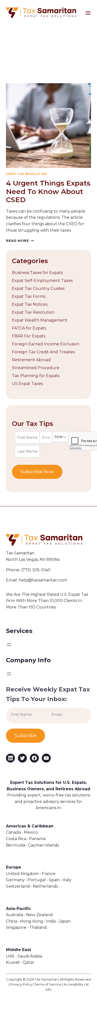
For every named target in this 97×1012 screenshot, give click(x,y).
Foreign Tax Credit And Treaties (43, 352)
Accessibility (73, 984)
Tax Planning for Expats (35, 375)
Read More (20, 241)
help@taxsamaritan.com (43, 580)
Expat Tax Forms (28, 296)
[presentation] (48, 125)
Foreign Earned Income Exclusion (45, 344)
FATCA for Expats (29, 328)
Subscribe (25, 735)
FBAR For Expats (28, 336)
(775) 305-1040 (35, 570)
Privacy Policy (21, 984)
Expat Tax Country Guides (38, 288)
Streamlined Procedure (35, 367)
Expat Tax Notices (30, 304)
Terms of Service (48, 984)
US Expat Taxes (27, 383)
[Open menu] (91, 13)
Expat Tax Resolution (26, 174)
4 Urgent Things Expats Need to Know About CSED (48, 191)
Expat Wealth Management (39, 320)
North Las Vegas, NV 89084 (33, 559)
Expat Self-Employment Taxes (42, 280)
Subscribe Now (37, 471)
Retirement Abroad (31, 359)
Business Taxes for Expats (37, 272)
